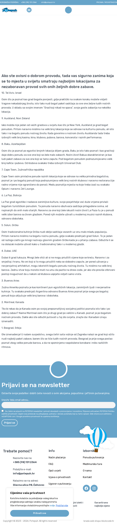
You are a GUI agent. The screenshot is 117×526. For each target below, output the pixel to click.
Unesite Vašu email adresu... (15, 400)
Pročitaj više (62, 505)
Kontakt (87, 477)
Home (30, 46)
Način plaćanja (57, 457)
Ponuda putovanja (93, 457)
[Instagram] (94, 488)
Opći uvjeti (55, 470)
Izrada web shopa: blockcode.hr (98, 521)
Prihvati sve (39, 513)
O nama (87, 470)
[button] (29, 9)
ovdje (52, 505)
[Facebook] (86, 488)
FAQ (51, 464)
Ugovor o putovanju (60, 483)
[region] (39, 504)
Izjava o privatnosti (60, 477)
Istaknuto (41, 46)
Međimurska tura (92, 464)
